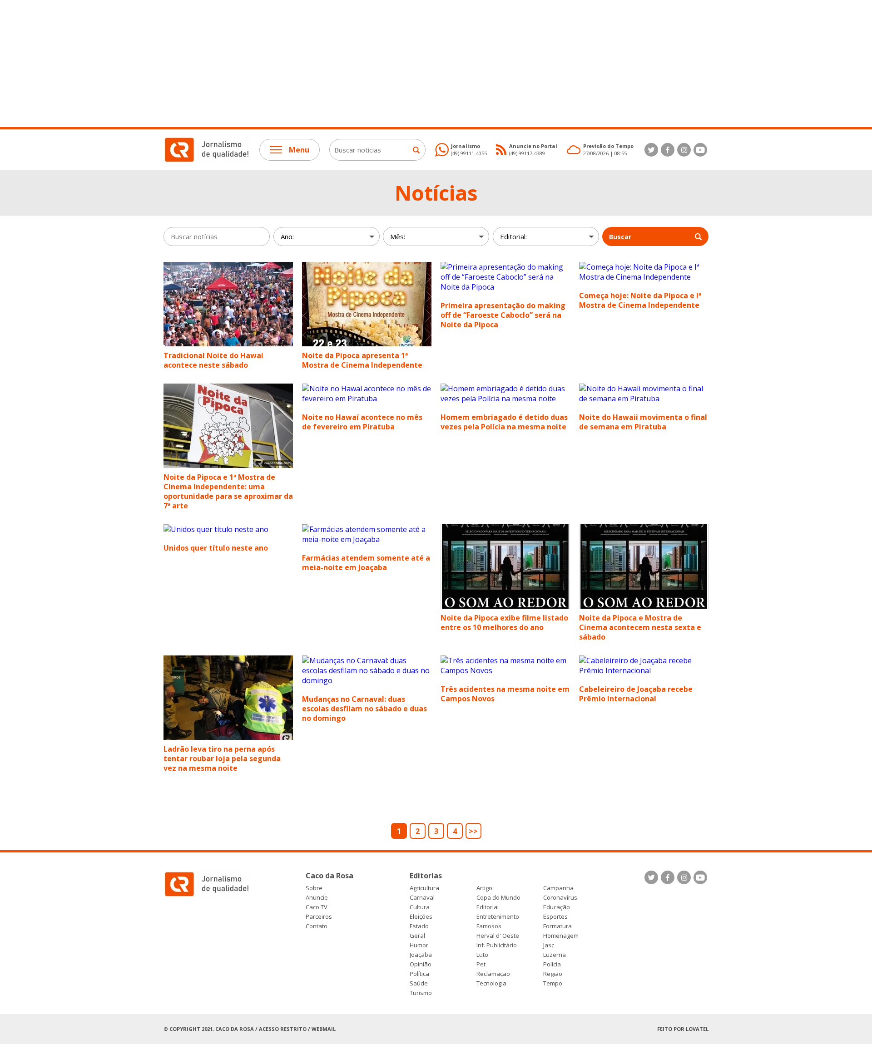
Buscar (620, 236)
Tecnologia (491, 983)
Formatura (557, 926)
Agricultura (424, 888)
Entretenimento (497, 917)
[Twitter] (651, 150)
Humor (419, 945)
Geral (417, 936)
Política (419, 974)
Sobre (314, 888)
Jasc (548, 945)
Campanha (558, 888)
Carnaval (422, 898)
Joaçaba (421, 955)
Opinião (420, 964)
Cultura (420, 907)
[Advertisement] (272, 63)
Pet (481, 964)
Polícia (552, 964)
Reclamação (493, 974)
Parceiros (319, 917)
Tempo (552, 983)
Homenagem (561, 936)
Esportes (555, 917)
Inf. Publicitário (496, 945)
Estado (419, 926)
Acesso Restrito (283, 1028)
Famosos (488, 926)
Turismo (421, 993)
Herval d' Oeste (497, 936)
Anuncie (317, 898)
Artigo (484, 888)
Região (552, 974)
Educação (556, 907)
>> (473, 831)
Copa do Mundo (498, 898)
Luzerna (554, 955)
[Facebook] (667, 150)
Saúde (419, 983)
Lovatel (697, 1028)
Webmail (324, 1028)
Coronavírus (560, 898)
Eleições (421, 917)
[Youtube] (700, 150)
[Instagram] (684, 150)
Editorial (487, 907)
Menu (299, 150)
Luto (482, 955)
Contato (316, 926)
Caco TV (316, 907)
